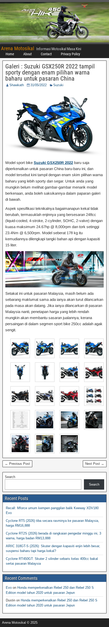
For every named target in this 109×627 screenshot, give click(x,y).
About (27, 54)
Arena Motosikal (17, 48)
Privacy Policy (70, 54)
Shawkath (16, 85)
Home (10, 54)
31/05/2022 (38, 85)
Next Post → (94, 464)
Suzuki (58, 85)
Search (10, 477)
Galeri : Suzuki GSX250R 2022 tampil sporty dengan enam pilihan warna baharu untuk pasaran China (50, 72)
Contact (46, 54)
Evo (9, 587)
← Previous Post (17, 464)
